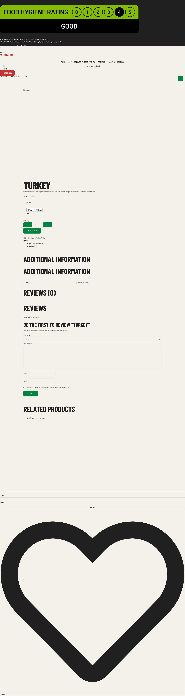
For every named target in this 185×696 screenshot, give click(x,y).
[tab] (95, 243)
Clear (27, 213)
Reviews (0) (33, 246)
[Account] (1, 500)
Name (25, 373)
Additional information (36, 243)
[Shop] (1, 494)
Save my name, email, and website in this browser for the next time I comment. (48, 387)
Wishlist (3, 694)
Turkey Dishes (41, 238)
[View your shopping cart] (180, 78)
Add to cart (33, 231)
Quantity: (26, 220)
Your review (27, 343)
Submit (29, 393)
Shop (2, 496)
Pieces (28, 202)
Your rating (27, 335)
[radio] (30, 210)
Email (25, 381)
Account (3, 502)
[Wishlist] (92, 601)
